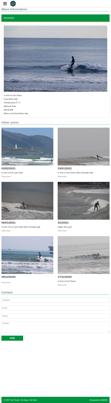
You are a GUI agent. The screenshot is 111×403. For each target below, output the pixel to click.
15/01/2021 (65, 168)
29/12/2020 (8, 276)
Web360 (104, 400)
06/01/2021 (8, 222)
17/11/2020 (65, 276)
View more (5, 176)
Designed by (98, 400)
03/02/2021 (8, 168)
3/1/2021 (63, 222)
